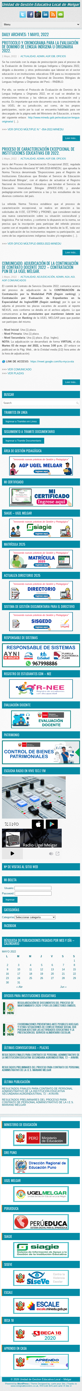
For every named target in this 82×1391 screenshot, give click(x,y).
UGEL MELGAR (12, 1180)
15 (74, 969)
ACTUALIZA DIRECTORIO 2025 (22, 575)
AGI (73, 277)
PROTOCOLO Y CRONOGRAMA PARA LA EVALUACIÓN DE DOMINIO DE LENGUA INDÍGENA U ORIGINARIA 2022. (40, 47)
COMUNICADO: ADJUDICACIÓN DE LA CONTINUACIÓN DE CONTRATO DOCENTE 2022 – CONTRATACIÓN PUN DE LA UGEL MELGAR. (40, 267)
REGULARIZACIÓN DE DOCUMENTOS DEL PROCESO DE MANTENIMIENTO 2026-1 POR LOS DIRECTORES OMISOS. (47, 1003)
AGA (67, 277)
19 (41, 973)
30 (7, 982)
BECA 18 (9, 1320)
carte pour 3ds (58, 1383)
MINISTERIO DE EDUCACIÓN (20, 1124)
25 (30, 978)
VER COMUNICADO (19, 369)
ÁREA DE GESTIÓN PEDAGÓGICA (23, 450)
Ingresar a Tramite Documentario (23, 440)
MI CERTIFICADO (13, 482)
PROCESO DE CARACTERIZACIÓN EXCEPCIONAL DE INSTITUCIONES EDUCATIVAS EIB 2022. (38, 151)
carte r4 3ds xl (64, 1386)
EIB (53, 56)
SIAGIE (8, 1236)
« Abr (19, 986)
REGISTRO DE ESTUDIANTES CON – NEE (27, 673)
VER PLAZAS (16, 373)
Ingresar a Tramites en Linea (21, 421)
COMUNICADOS (17, 280)
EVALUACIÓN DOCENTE (17, 705)
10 (18, 969)
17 (18, 973)
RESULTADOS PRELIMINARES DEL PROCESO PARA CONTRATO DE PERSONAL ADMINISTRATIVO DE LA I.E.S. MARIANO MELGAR (41, 1068)
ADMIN (41, 56)
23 (7, 978)
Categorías (8, 917)
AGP (48, 56)
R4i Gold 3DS (46, 1386)
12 (41, 969)
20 (52, 973)
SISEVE (8, 1264)
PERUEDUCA (11, 1208)
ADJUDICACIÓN (46, 277)
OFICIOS (61, 56)
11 (30, 969)
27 (52, 978)
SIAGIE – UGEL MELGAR (18, 513)
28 (63, 978)
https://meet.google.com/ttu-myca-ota (52, 361)
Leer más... (71, 138)
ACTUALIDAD (28, 56)
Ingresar (10, 899)
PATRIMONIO (11, 734)
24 (18, 978)
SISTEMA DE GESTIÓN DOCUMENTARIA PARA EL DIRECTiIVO (39, 606)
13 (52, 969)
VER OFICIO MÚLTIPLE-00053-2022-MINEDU (34, 243)
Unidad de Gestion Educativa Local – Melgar (45, 1379)
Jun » (63, 986)
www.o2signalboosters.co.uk (24, 1386)
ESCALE (8, 1292)
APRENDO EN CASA (15, 1348)
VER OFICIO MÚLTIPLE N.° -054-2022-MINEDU (35, 129)
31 (18, 982)
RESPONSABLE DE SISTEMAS (21, 637)
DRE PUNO (10, 1152)
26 (41, 978)
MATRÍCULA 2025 (14, 544)
